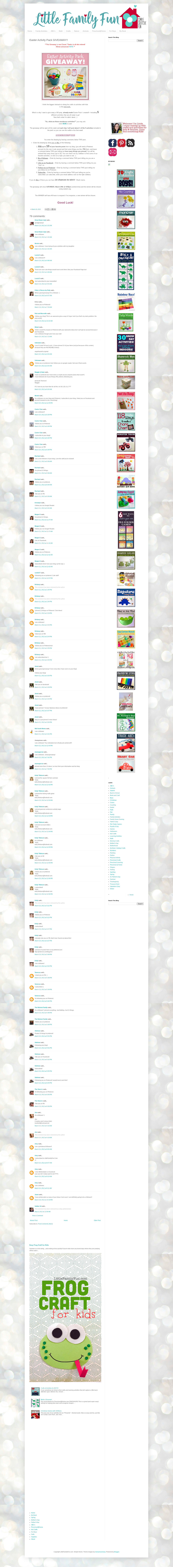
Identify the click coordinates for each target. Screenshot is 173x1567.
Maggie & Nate (39, 372)
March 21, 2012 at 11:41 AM (43, 543)
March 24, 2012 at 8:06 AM (43, 1149)
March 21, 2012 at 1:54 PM (43, 601)
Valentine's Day (115, 886)
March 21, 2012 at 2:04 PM (43, 625)
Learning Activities (116, 836)
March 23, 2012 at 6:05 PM (43, 1083)
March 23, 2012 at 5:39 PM (43, 989)
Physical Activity (115, 857)
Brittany (37, 584)
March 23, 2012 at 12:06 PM (44, 878)
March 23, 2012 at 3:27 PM (43, 929)
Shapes (112, 867)
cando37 (37, 573)
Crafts (68, 31)
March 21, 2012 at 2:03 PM (43, 613)
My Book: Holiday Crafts (117, 848)
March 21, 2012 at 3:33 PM (43, 675)
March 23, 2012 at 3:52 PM (43, 966)
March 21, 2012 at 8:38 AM (43, 461)
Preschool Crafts (115, 860)
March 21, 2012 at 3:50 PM (43, 722)
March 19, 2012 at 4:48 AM (43, 260)
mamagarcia (39, 752)
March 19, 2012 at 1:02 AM (43, 225)
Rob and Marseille (41, 313)
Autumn (112, 790)
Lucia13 (37, 255)
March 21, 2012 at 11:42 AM (43, 566)
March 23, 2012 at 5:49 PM (43, 1024)
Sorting (112, 869)
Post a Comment (37, 1215)
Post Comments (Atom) (45, 1224)
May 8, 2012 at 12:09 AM (42, 1211)
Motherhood (114, 845)
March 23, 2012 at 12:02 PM (44, 784)
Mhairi (37, 327)
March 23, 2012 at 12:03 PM (44, 800)
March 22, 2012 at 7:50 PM (43, 769)
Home (30, 31)
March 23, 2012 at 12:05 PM (44, 847)
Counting (113, 805)
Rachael (37, 456)
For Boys (112, 31)
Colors (112, 802)
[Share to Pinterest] (55, 209)
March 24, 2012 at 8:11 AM (43, 1188)
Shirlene (37, 1031)
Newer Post (33, 1220)
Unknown (38, 343)
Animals (86, 31)
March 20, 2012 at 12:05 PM (44, 403)
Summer (112, 879)
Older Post (97, 1220)
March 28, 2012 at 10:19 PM (44, 1200)
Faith (32, 1534)
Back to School (115, 793)
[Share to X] (50, 209)
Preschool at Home (116, 865)
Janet (36, 1194)
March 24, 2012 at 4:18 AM (43, 1126)
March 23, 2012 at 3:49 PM (43, 954)
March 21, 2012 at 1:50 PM (43, 590)
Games (112, 829)
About (33, 1539)
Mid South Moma (40, 728)
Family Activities (41, 31)
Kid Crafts (34, 1529)
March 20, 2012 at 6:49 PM (43, 450)
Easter (112, 807)
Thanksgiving (114, 881)
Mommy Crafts (114, 841)
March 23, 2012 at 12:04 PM (44, 831)
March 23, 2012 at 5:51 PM (43, 1036)
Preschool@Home (99, 31)
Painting (112, 853)
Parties (112, 855)
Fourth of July (114, 826)
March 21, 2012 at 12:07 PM (44, 578)
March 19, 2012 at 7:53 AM (43, 307)
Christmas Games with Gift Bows (51, 1411)
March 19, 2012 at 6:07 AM (43, 295)
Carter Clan (38, 409)
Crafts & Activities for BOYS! (49, 1388)
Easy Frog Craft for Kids (39, 1245)
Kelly (36, 900)
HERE (71, 47)
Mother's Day (35, 1520)
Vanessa (37, 972)
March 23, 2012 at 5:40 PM (43, 1001)
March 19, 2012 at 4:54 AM (43, 284)
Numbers (113, 850)
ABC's (53, 31)
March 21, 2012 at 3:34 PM (43, 699)
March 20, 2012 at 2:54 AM (43, 366)
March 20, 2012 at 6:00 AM (43, 389)
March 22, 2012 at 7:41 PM (43, 757)
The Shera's (39, 1089)
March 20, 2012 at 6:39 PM (43, 415)
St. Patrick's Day (115, 877)
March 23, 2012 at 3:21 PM (43, 906)
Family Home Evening (117, 819)
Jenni (36, 666)
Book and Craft (115, 795)
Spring (33, 1517)
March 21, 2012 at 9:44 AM (43, 508)
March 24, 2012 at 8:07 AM (43, 1163)
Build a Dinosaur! (46, 1399)
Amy (36, 1144)
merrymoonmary (100, 1552)
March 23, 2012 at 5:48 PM (43, 1013)
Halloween (113, 831)
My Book (122, 31)
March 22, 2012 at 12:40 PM (44, 745)
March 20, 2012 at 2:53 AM (43, 354)
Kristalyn (38, 503)
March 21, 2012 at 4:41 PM (43, 734)
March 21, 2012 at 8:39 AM (43, 485)
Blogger (116, 1552)
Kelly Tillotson (39, 775)
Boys (111, 798)
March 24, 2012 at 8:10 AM (43, 1176)
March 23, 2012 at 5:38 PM (43, 978)
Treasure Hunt (114, 884)
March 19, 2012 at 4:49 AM (43, 272)
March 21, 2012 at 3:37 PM (43, 710)
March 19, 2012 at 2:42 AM (43, 249)
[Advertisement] (86, 1233)
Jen (36, 1112)
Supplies (34, 1537)
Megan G (38, 514)
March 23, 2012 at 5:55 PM (43, 1071)
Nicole (37, 243)
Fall (111, 812)
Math (61, 31)
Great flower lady (40, 220)
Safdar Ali (38, 1206)
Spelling (112, 872)
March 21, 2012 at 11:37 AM (43, 520)
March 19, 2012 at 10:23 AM (44, 321)
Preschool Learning (116, 862)
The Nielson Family (41, 1007)
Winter (112, 889)
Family (112, 814)
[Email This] (46, 209)
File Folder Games (116, 824)
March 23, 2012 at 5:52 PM (43, 1059)
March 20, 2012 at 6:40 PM (43, 426)
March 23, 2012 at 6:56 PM (43, 1094)
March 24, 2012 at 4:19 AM (43, 1137)
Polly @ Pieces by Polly (42, 290)
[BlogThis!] (48, 209)
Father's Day (35, 1522)
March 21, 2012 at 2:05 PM (43, 648)
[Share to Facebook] (52, 209)
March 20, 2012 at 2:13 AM (43, 336)
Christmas (113, 800)
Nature (76, 31)
